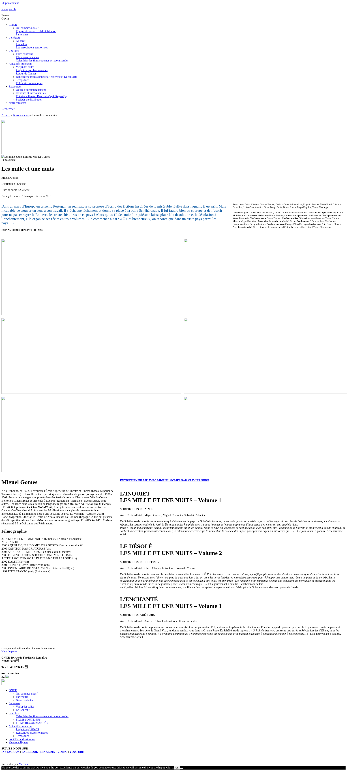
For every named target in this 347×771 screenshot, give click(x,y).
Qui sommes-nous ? (27, 27)
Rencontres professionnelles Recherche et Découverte (46, 76)
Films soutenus (24, 53)
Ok (177, 767)
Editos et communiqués (29, 83)
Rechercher (7, 108)
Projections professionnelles (32, 70)
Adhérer (20, 40)
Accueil (5, 115)
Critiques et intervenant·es (31, 93)
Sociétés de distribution (29, 99)
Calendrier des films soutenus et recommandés (42, 60)
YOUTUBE (76, 751)
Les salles (21, 44)
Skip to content (10, 3)
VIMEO (62, 751)
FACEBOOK (30, 751)
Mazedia (24, 764)
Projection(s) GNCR (27, 729)
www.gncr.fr (8, 9)
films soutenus (21, 115)
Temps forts (22, 80)
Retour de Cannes (26, 73)
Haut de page (9, 651)
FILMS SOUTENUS (28, 719)
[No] (181, 768)
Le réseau (14, 37)
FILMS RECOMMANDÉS (32, 722)
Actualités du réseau (20, 63)
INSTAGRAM (10, 751)
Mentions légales (18, 742)
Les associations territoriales (32, 47)
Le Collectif (22, 709)
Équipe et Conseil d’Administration (36, 31)
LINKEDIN (47, 751)
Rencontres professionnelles (32, 732)
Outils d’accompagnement (31, 89)
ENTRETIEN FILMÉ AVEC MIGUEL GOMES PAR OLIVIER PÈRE (164, 480)
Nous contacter (17, 102)
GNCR (13, 24)
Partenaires (22, 34)
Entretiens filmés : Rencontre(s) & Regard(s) (41, 96)
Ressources (15, 86)
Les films (14, 50)
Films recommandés (27, 57)
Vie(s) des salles (25, 67)
